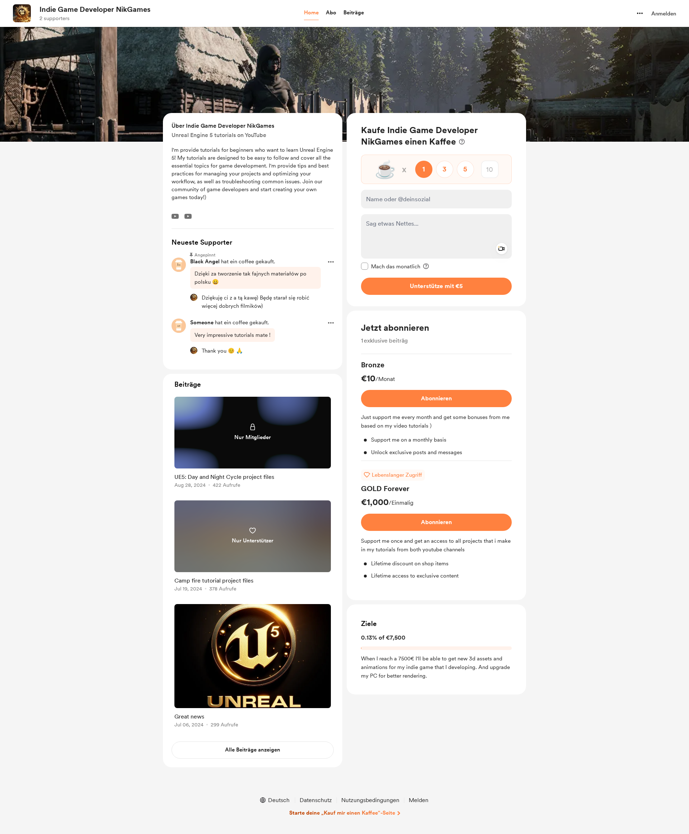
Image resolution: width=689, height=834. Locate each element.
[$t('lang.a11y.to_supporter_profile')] (193, 297)
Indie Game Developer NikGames (94, 9)
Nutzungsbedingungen (370, 800)
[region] (436, 209)
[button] (311, 13)
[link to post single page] (253, 443)
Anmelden (663, 13)
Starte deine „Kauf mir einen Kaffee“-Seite (342, 813)
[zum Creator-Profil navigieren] (22, 13)
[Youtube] (175, 216)
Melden (418, 800)
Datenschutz (316, 800)
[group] (436, 410)
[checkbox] (390, 266)
